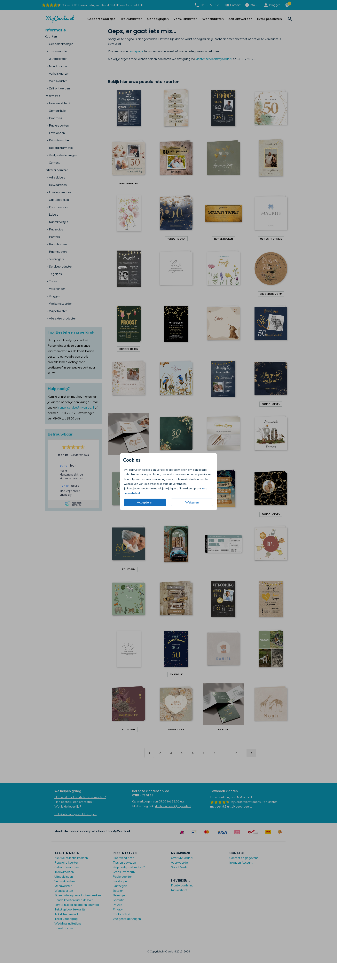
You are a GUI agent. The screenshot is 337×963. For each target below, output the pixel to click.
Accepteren (145, 502)
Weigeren (192, 502)
